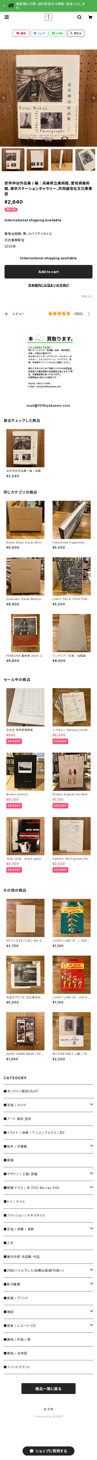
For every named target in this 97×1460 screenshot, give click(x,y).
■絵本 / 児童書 (15, 1146)
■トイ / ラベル (14, 1201)
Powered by (43, 1416)
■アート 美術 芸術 (17, 1119)
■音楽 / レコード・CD (20, 1326)
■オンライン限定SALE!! (21, 1091)
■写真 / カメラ (15, 1105)
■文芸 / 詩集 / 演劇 (19, 1229)
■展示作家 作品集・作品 (22, 1257)
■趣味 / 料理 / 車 (17, 1339)
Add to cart (48, 271)
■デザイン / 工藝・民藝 (20, 1174)
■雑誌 (9, 1312)
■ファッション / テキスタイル (24, 1215)
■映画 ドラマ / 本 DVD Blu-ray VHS (32, 1188)
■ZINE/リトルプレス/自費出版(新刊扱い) (34, 1270)
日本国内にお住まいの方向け (48, 285)
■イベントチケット (17, 1367)
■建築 (9, 1160)
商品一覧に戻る (48, 1389)
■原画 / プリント (16, 1298)
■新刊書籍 (12, 1284)
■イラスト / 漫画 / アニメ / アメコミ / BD (34, 1132)
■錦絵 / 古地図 (15, 1353)
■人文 (9, 1243)
